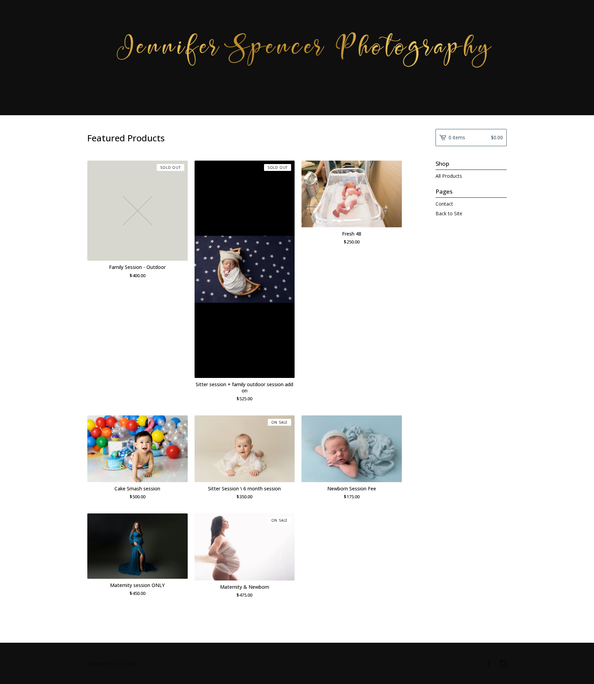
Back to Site (449, 213)
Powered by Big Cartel (112, 663)
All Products (449, 176)
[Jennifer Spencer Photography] (297, 57)
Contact (444, 203)
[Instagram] (503, 663)
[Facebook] (488, 663)
